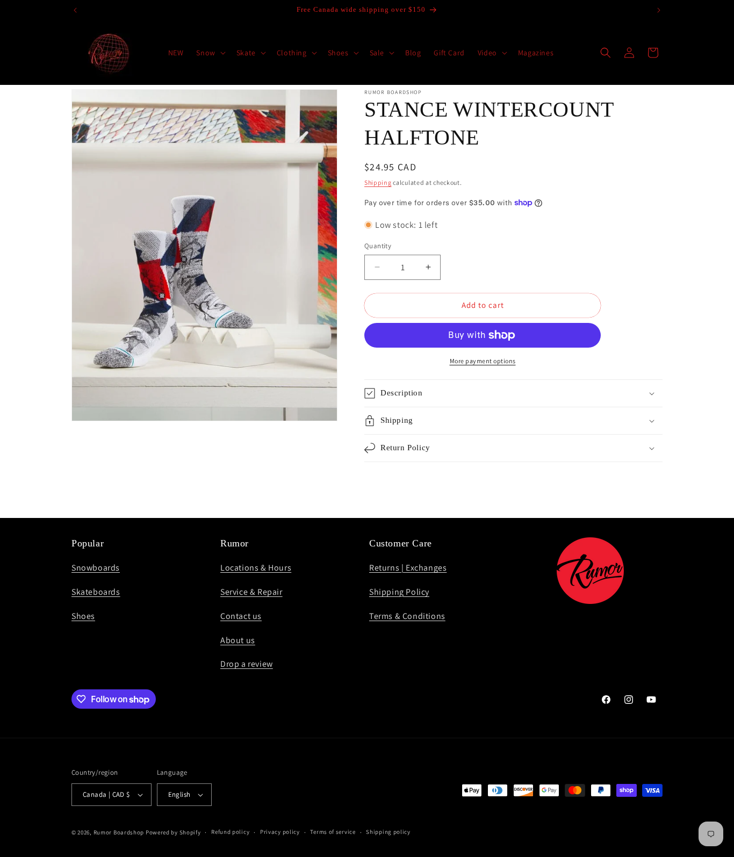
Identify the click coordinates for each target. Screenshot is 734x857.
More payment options (483, 361)
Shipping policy (388, 832)
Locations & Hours (255, 567)
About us (237, 640)
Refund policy (230, 832)
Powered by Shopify (173, 832)
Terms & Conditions (407, 616)
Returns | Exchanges (408, 567)
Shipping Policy (399, 591)
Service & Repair (251, 591)
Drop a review (246, 663)
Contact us (241, 616)
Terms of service (332, 832)
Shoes (83, 616)
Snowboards (95, 567)
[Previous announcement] (75, 10)
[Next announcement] (659, 10)
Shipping (378, 182)
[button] (209, 52)
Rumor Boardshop (119, 832)
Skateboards (95, 591)
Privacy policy (280, 832)
